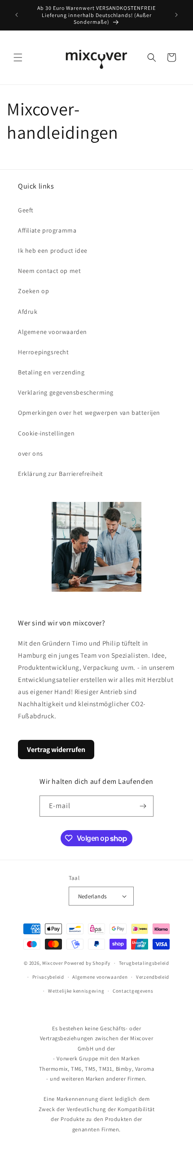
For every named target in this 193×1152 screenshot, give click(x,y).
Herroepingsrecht (43, 352)
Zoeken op (33, 291)
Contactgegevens (133, 991)
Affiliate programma (47, 230)
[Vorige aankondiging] (16, 15)
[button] (18, 57)
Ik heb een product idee (53, 250)
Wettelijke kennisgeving (76, 991)
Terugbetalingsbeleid (144, 963)
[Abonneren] (143, 806)
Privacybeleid (48, 977)
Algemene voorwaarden (52, 332)
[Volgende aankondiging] (176, 15)
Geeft (26, 210)
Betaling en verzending (51, 372)
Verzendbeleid (152, 977)
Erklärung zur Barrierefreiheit (60, 474)
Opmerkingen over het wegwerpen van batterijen (89, 413)
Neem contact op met (49, 271)
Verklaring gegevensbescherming (66, 392)
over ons (30, 453)
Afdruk (28, 312)
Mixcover (52, 963)
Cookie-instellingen (46, 433)
